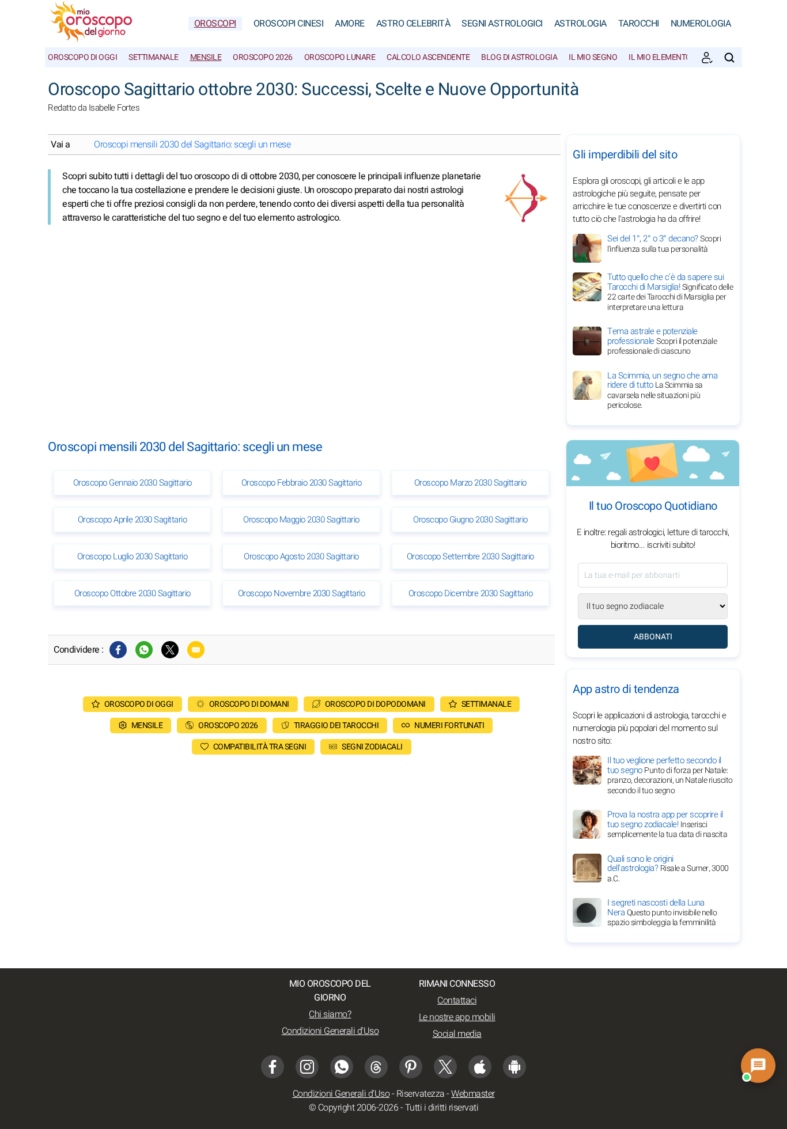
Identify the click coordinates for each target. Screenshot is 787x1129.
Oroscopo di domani (249, 704)
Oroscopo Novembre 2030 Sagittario (301, 593)
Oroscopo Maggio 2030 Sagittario (301, 519)
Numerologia (701, 24)
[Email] (195, 649)
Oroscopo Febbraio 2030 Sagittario (301, 482)
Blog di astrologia (519, 57)
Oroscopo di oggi (82, 57)
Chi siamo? (330, 1014)
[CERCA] (729, 58)
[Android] (514, 1067)
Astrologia (580, 24)
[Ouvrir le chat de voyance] (758, 1066)
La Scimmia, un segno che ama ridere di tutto (662, 390)
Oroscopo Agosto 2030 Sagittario (301, 556)
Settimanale (153, 57)
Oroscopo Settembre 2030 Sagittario (470, 556)
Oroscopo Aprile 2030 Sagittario (132, 519)
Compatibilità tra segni (260, 747)
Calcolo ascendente (428, 57)
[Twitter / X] (170, 649)
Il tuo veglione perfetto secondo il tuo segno (670, 775)
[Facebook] (118, 649)
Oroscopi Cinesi (288, 24)
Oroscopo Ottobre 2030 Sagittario (132, 593)
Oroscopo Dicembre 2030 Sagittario (470, 593)
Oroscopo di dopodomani (375, 704)
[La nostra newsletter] (707, 58)
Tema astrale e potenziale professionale (662, 341)
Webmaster (473, 1094)
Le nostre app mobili (457, 1017)
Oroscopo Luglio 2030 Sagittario (132, 556)
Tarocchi (638, 24)
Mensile (206, 57)
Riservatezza (420, 1094)
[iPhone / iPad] (480, 1067)
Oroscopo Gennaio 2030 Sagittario (132, 482)
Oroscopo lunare (340, 57)
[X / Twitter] (445, 1067)
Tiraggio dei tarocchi (336, 725)
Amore (350, 24)
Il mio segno (593, 57)
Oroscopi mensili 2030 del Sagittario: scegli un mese (192, 144)
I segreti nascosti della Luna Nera (662, 912)
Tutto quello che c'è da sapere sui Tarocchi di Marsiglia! (670, 292)
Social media (457, 1034)
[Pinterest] (411, 1067)
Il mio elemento (660, 57)
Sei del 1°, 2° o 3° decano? (664, 243)
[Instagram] (307, 1067)
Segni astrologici (502, 24)
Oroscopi (215, 24)
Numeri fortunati (449, 725)
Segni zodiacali (372, 747)
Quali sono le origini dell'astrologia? (668, 868)
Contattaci (456, 1000)
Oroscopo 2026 (263, 57)
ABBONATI (653, 637)
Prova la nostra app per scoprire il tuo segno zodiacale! (667, 824)
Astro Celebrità (413, 24)
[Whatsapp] (144, 649)
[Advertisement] (301, 322)
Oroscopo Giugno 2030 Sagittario (470, 519)
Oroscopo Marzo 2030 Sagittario (470, 482)
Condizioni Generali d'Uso (330, 1031)
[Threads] (376, 1067)
